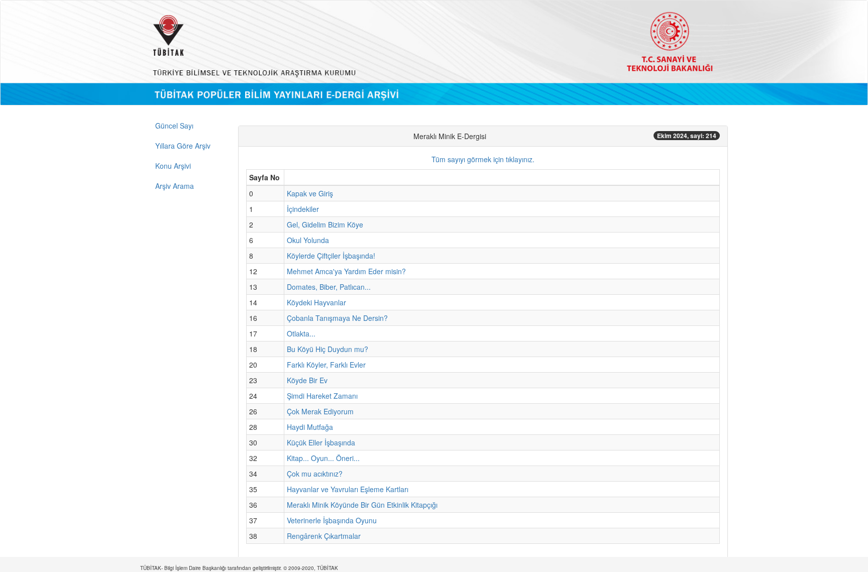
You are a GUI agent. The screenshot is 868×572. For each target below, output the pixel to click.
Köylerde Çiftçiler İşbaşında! (331, 256)
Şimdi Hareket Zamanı (322, 396)
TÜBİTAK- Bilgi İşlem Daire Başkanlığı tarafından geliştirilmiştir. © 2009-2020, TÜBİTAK (239, 567)
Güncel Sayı (174, 126)
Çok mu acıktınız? (315, 474)
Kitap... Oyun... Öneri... (323, 458)
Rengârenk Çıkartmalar (324, 536)
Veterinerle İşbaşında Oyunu (332, 520)
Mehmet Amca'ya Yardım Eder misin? (346, 271)
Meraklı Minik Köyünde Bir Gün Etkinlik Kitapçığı (362, 505)
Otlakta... (301, 333)
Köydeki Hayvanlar (316, 302)
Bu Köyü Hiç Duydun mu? (327, 349)
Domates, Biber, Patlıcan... (329, 287)
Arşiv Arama (174, 186)
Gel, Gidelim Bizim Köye (325, 224)
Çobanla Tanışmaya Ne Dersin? (337, 318)
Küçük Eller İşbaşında (321, 442)
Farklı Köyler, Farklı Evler (326, 365)
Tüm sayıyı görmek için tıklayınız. (482, 159)
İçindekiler (303, 209)
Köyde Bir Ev (307, 380)
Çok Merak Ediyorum (320, 411)
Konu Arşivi (173, 166)
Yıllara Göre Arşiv (182, 146)
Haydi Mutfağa (310, 427)
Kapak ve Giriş (310, 193)
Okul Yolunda (308, 240)
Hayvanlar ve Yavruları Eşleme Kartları (347, 489)
